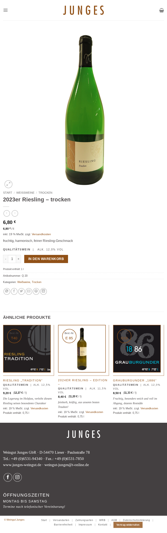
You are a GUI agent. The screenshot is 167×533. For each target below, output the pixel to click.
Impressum (85, 524)
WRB (102, 520)
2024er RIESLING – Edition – (83, 382)
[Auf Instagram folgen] (17, 477)
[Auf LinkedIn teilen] (43, 291)
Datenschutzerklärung (136, 520)
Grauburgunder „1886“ (135, 380)
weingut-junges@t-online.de (66, 465)
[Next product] (6, 213)
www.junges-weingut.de (22, 465)
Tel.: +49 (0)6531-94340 (22, 459)
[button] (5, 10)
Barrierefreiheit (63, 524)
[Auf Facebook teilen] (14, 291)
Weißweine (25, 192)
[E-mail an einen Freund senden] (28, 291)
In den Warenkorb (46, 259)
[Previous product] (15, 213)
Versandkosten (41, 234)
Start (7, 192)
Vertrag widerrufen (127, 524)
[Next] (164, 373)
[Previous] (3, 373)
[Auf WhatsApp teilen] (6, 291)
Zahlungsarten (84, 520)
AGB (114, 520)
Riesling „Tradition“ (23, 380)
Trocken (45, 192)
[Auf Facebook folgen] (7, 477)
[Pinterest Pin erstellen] (36, 291)
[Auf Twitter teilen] (21, 291)
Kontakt (102, 524)
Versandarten (61, 520)
